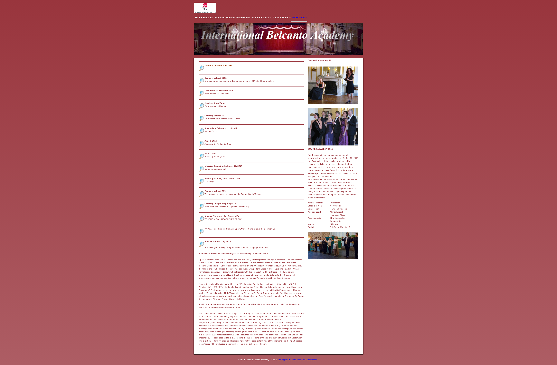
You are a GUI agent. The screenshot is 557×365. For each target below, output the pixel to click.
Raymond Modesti (225, 17)
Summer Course (260, 17)
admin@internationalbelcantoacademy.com (297, 359)
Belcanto (208, 17)
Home (198, 17)
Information (298, 17)
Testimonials (243, 17)
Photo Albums (281, 17)
